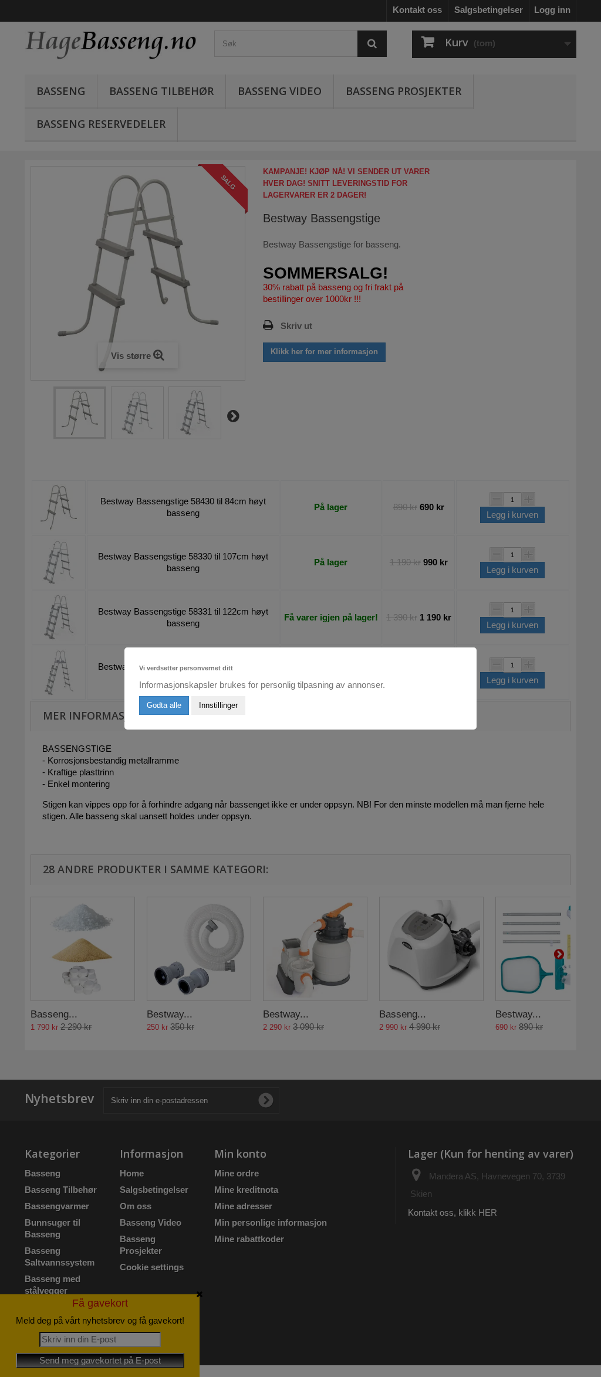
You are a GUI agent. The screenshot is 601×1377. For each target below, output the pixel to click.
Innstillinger (218, 705)
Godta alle (164, 705)
